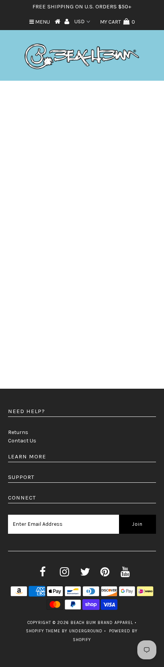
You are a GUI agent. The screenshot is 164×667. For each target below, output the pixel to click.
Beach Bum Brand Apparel (102, 622)
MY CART (117, 22)
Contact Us (22, 440)
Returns (18, 432)
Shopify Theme (43, 631)
